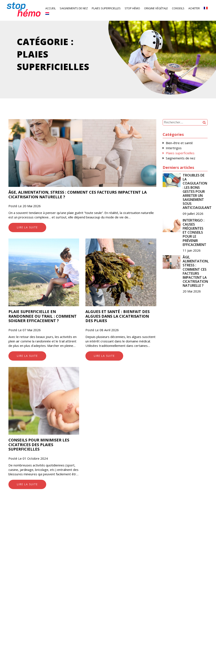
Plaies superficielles (106, 8)
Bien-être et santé (179, 143)
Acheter (194, 8)
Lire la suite (27, 227)
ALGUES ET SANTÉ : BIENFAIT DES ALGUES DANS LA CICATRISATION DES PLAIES (117, 316)
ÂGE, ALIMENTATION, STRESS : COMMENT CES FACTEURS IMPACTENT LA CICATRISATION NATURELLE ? (77, 194)
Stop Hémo (132, 8)
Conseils (178, 8)
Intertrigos (174, 148)
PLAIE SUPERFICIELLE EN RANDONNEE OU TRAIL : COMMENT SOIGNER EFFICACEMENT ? (42, 316)
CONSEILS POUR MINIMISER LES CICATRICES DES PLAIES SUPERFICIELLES (38, 444)
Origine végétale (156, 8)
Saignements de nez (74, 8)
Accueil (50, 8)
